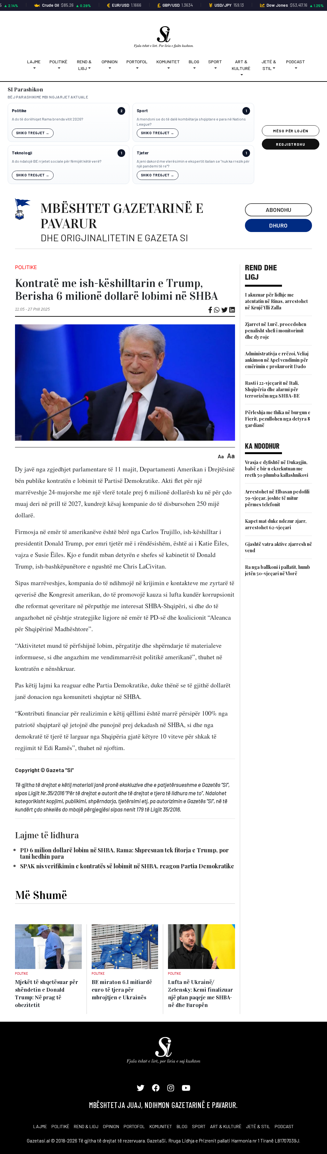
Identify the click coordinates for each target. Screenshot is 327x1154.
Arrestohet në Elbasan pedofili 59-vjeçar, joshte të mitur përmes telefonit (277, 498)
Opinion (110, 61)
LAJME (40, 1126)
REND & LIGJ (86, 1126)
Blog (194, 61)
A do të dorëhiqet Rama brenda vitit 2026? (47, 119)
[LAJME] (33, 68)
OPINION (111, 1126)
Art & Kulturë (241, 65)
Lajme (34, 61)
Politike (19, 110)
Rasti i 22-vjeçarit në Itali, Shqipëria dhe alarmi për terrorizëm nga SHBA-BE (272, 389)
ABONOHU (279, 209)
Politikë (58, 61)
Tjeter (142, 153)
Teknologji (22, 153)
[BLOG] (194, 68)
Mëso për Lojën (290, 130)
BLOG (182, 1126)
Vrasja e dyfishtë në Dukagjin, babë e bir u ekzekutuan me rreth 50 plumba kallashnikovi (276, 468)
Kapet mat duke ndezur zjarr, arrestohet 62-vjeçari (276, 524)
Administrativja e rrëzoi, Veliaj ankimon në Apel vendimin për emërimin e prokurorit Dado (276, 360)
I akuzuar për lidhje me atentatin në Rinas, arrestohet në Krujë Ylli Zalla (276, 301)
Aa (221, 456)
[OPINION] (109, 68)
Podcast (295, 61)
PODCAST (284, 1126)
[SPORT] (215, 68)
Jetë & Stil (269, 65)
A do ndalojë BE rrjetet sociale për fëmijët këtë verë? (56, 161)
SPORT (199, 1126)
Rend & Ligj (84, 65)
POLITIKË (60, 1126)
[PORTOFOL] (137, 68)
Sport (215, 61)
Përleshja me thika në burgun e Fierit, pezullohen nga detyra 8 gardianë (277, 418)
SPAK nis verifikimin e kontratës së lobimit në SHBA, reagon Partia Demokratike (127, 866)
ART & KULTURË (225, 1126)
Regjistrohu (291, 144)
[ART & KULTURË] (241, 75)
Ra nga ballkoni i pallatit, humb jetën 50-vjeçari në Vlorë (277, 570)
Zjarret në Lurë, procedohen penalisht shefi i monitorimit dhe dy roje (275, 330)
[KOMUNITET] (168, 68)
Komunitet (168, 61)
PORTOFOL (134, 1126)
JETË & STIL (258, 1126)
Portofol (137, 61)
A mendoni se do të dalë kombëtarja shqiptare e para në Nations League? (191, 121)
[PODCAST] (295, 68)
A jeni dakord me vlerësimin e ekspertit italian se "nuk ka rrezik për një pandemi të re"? (193, 163)
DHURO (278, 225)
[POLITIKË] (58, 68)
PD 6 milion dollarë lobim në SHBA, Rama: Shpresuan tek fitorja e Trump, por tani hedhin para (124, 853)
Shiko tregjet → (32, 133)
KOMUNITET (160, 1126)
